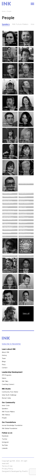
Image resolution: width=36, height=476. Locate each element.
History (4, 355)
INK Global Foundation (9, 428)
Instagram (5, 442)
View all (26, 313)
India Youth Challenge (9, 395)
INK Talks (5, 381)
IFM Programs (6, 375)
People (4, 418)
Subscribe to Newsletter (11, 344)
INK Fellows (6, 415)
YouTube (5, 445)
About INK (5, 352)
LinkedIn (4, 448)
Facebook (5, 436)
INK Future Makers (20, 24)
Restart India (6, 398)
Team (4, 358)
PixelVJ (25, 471)
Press (4, 364)
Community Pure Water (10, 392)
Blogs (4, 361)
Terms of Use (7, 466)
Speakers (6, 24)
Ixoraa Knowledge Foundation (12, 425)
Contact (4, 367)
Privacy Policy (7, 469)
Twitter (4, 439)
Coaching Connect (8, 384)
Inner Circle (6, 405)
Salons (4, 378)
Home (3, 11)
